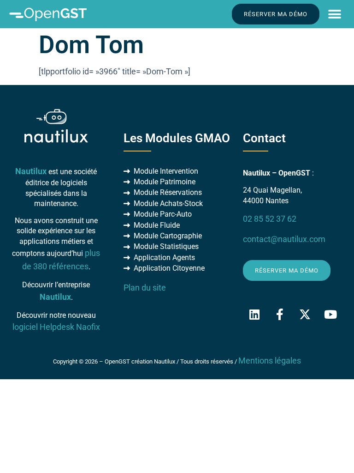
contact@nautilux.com (284, 239)
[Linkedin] (254, 314)
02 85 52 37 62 (269, 219)
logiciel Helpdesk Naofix (56, 327)
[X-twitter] (305, 314)
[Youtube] (330, 314)
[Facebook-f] (279, 314)
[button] (334, 14)
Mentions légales (269, 360)
